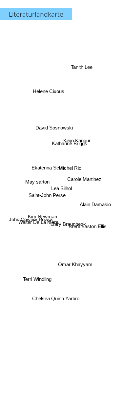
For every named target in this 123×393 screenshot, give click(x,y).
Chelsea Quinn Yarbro (55, 299)
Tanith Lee (81, 67)
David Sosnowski (54, 126)
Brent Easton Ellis (88, 226)
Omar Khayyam (75, 264)
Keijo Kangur (77, 141)
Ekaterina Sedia (48, 167)
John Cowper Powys (31, 220)
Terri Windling (37, 280)
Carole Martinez (85, 179)
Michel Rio (69, 164)
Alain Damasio (95, 204)
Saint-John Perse (47, 194)
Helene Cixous (49, 90)
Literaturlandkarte (36, 14)
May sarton (37, 181)
